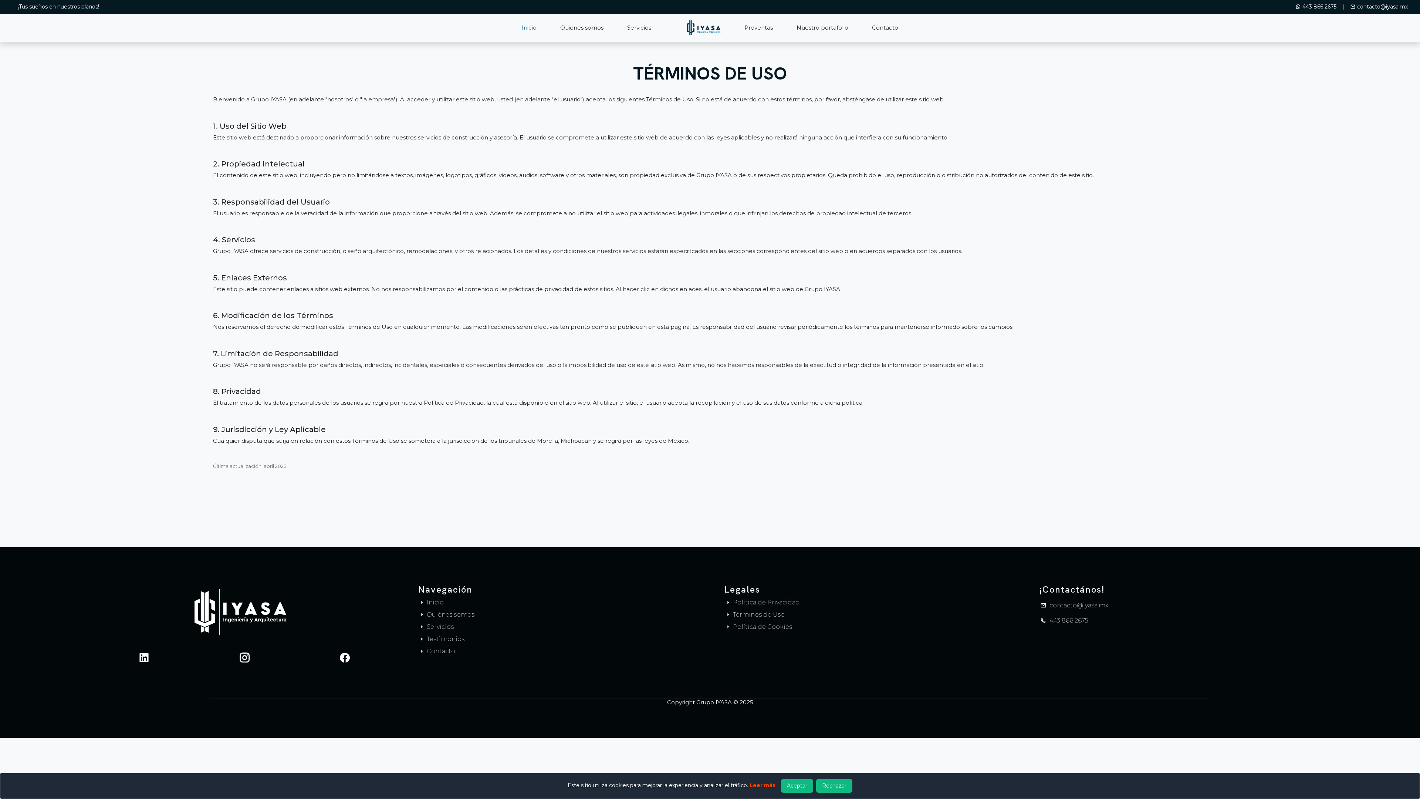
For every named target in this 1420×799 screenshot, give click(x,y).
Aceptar (797, 785)
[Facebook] (345, 657)
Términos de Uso (758, 614)
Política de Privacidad (765, 602)
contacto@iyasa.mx (1382, 6)
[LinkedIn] (144, 657)
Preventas (758, 27)
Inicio (529, 27)
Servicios (639, 27)
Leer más (762, 785)
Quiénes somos (582, 27)
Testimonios (444, 639)
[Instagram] (245, 657)
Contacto (885, 27)
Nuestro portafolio (822, 27)
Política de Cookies (761, 626)
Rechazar (834, 785)
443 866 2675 (1319, 6)
